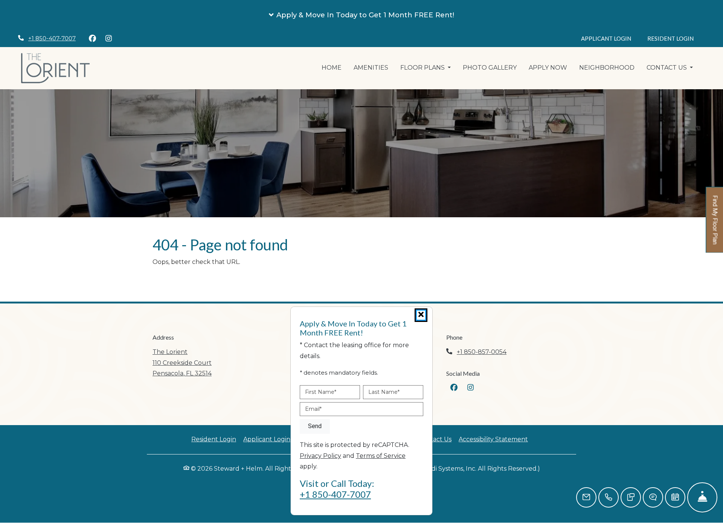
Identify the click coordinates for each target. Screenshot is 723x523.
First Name (320, 392)
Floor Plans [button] (423, 67)
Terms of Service (381, 455)
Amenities (371, 67)
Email (313, 409)
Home (332, 67)
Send (315, 426)
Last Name (384, 392)
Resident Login (674, 38)
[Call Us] (608, 497)
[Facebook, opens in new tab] (92, 38)
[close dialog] (421, 315)
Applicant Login (610, 38)
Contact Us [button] (667, 67)
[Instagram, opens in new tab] (108, 38)
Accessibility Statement (493, 439)
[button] (361, 15)
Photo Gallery (490, 67)
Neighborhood (607, 67)
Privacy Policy (320, 455)
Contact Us (434, 439)
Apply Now (551, 67)
